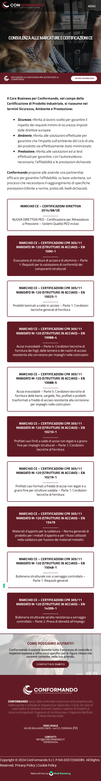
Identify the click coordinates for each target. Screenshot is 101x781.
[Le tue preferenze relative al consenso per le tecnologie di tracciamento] (4, 586)
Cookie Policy (47, 765)
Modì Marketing (62, 773)
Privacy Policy (25, 765)
